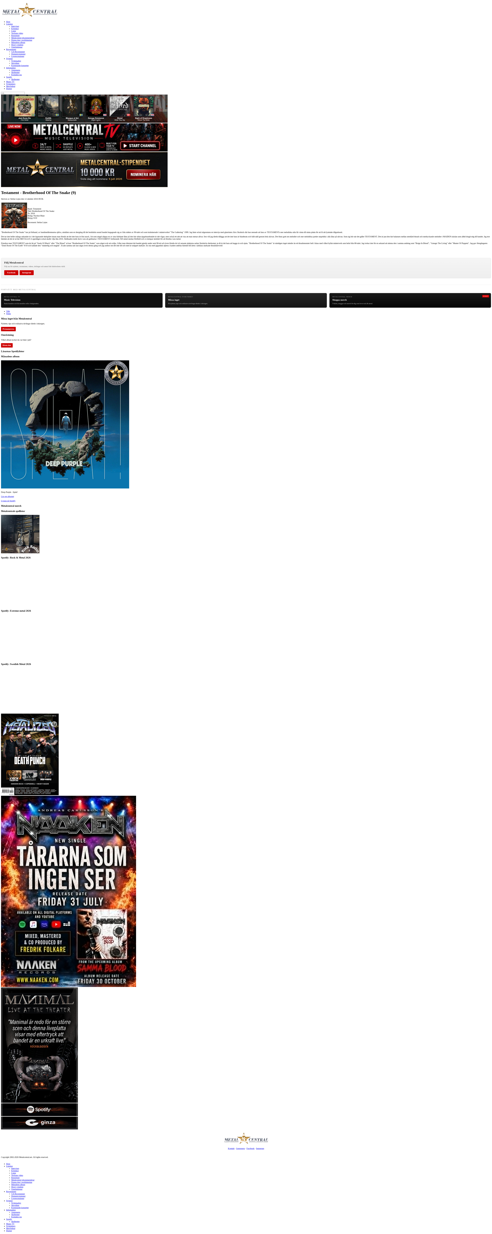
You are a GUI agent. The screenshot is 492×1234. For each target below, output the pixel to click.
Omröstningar (16, 47)
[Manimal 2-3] (39, 1115)
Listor (13, 31)
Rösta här (7, 345)
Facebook (11, 273)
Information (11, 68)
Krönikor (15, 29)
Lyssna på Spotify (8, 501)
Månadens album (18, 42)
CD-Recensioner (18, 52)
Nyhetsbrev (11, 84)
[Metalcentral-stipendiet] (84, 186)
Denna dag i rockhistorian (21, 40)
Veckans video (17, 33)
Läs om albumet (7, 496)
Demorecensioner (18, 54)
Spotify (9, 77)
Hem (8, 22)
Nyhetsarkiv (16, 61)
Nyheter (9, 59)
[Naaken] (68, 986)
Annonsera (15, 70)
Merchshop (10, 86)
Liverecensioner (17, 56)
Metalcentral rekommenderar (22, 38)
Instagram (26, 273)
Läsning (9, 24)
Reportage (15, 35)
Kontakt (231, 1148)
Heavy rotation (17, 45)
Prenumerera (8, 329)
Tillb (8, 311)
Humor (9, 89)
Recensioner (11, 49)
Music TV (10, 82)
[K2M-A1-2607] (84, 122)
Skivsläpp (15, 63)
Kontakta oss (16, 75)
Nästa (8, 314)
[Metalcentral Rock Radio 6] (20, 553)
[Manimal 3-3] (39, 1129)
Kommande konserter (20, 65)
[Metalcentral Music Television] (84, 151)
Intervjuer (15, 26)
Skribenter (15, 72)
